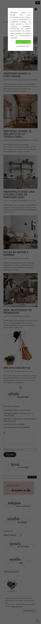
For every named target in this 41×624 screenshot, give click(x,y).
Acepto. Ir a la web (23, 42)
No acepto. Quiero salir (22, 46)
